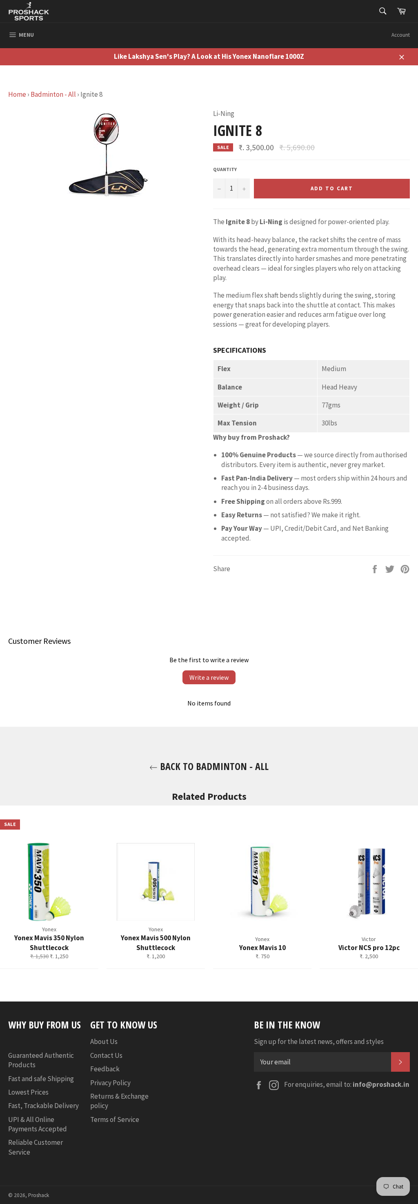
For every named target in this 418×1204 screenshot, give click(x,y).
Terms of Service (114, 1119)
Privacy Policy (110, 1082)
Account (400, 34)
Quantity (225, 169)
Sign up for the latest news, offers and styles (319, 1041)
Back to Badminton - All (213, 766)
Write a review (209, 677)
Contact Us (106, 1055)
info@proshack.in (381, 1084)
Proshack (38, 1195)
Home (17, 94)
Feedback (105, 1068)
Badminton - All (53, 94)
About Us (104, 1041)
